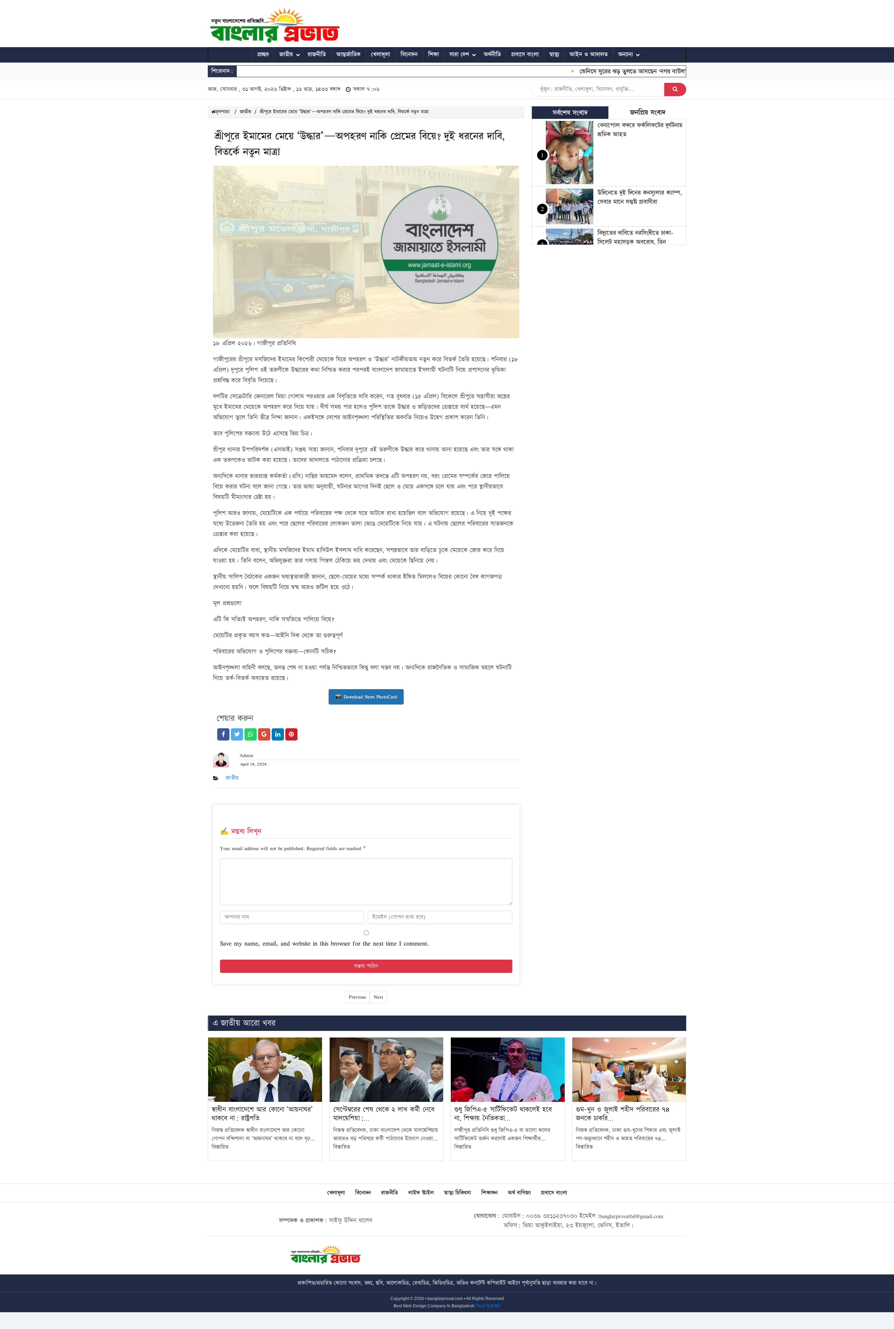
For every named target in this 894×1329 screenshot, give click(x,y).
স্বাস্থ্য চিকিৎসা (457, 1193)
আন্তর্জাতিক (348, 54)
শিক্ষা (433, 54)
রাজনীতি (317, 54)
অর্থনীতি (492, 54)
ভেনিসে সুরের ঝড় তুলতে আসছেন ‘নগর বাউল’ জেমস (619, 71)
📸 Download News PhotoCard (366, 696)
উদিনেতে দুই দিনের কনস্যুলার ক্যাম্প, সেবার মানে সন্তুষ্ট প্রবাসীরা (640, 197)
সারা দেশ (459, 54)
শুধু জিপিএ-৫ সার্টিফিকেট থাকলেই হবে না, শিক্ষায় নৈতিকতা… (503, 1114)
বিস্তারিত (220, 1147)
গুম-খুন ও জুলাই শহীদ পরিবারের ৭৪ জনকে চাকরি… (622, 1114)
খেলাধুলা (380, 54)
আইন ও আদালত (589, 54)
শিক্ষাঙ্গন (489, 1193)
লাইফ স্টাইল (421, 1193)
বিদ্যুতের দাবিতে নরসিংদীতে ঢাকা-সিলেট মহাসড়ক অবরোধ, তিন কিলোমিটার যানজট (635, 242)
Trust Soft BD (488, 1305)
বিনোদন (409, 54)
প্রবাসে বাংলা (525, 54)
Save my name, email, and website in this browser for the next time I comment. (324, 943)
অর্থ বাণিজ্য (519, 1193)
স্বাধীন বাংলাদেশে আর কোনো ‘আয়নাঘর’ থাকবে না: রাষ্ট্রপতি (262, 1114)
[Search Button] (675, 89)
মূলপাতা (222, 111)
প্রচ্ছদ (263, 54)
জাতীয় (286, 54)
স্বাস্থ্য (554, 54)
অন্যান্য (625, 54)
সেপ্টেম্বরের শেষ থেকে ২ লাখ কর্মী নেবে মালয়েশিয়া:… (383, 1114)
